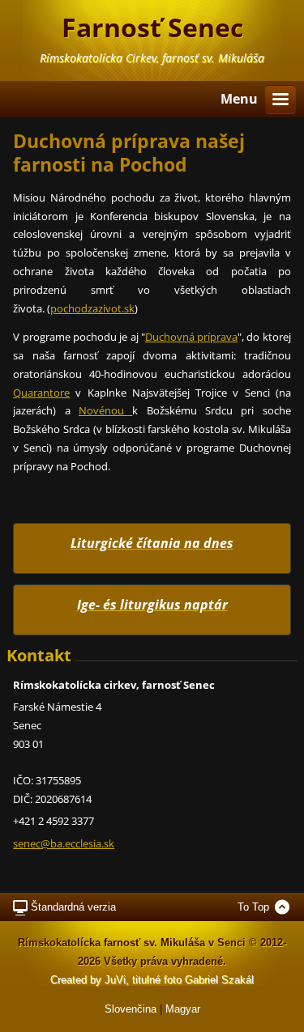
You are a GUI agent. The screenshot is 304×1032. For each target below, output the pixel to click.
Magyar (182, 1009)
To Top (253, 907)
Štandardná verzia (73, 907)
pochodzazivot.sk (92, 308)
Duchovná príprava (191, 336)
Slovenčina (130, 1009)
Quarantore (41, 392)
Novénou (105, 410)
